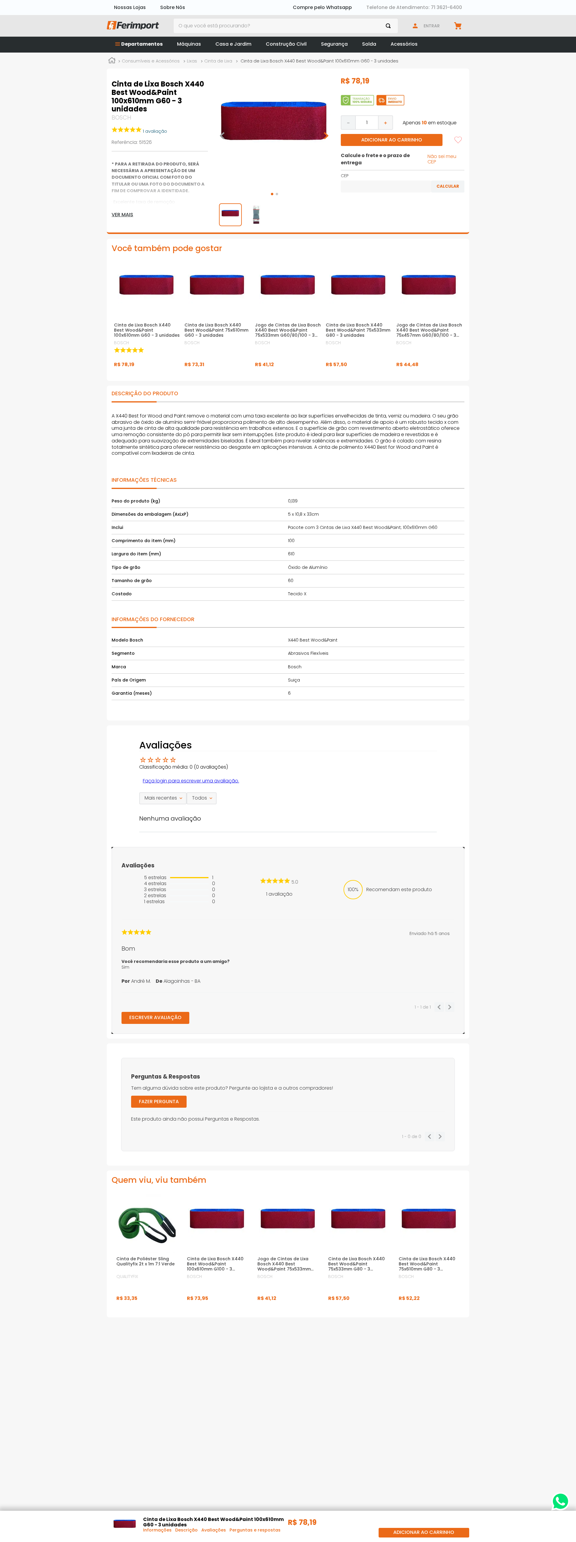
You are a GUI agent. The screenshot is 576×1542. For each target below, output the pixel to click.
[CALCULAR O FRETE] (447, 187)
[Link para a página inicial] (112, 61)
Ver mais (122, 214)
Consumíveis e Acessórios (151, 61)
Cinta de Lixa (218, 61)
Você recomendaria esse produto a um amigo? (176, 961)
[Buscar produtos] (389, 26)
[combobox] (286, 26)
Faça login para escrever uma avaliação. (191, 780)
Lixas (192, 61)
